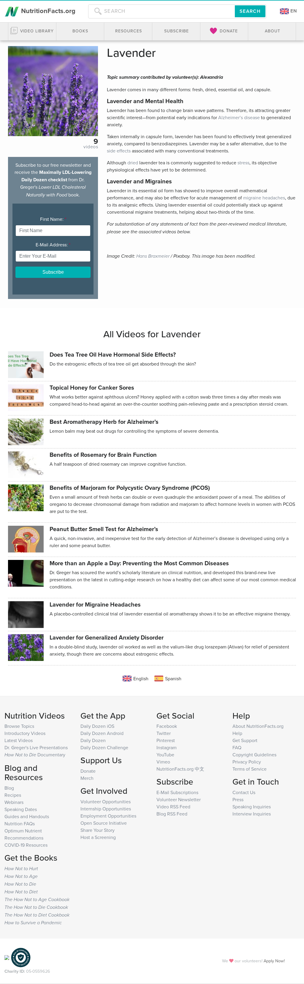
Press (237, 799)
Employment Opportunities (108, 816)
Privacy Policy (246, 761)
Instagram (166, 747)
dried (132, 162)
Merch (87, 778)
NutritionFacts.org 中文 (180, 769)
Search (250, 11)
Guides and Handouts (26, 816)
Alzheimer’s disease (239, 117)
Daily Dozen (93, 740)
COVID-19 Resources (26, 845)
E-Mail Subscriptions (177, 792)
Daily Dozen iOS (97, 726)
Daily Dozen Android (102, 733)
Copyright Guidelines (254, 754)
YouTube (165, 754)
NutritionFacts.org (47, 10)
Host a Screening (98, 837)
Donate (88, 771)
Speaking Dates (20, 809)
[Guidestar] (6, 957)
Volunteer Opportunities (105, 801)
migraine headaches (264, 197)
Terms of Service (249, 769)
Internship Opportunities (105, 808)
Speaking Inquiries (251, 806)
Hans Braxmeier (153, 256)
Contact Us (243, 792)
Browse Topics (19, 726)
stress (243, 162)
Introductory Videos (24, 733)
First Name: (53, 219)
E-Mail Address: (53, 244)
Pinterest (165, 740)
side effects (119, 150)
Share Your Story (97, 830)
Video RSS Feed (173, 806)
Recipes (12, 795)
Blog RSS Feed (171, 813)
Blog (9, 788)
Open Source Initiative (103, 823)
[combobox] (161, 11)
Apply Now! (274, 961)
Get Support (244, 740)
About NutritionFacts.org (258, 726)
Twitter (163, 733)
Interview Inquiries (251, 813)
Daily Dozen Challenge (104, 747)
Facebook (166, 726)
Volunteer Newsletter (178, 799)
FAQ (236, 747)
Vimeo (163, 761)
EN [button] (293, 10)
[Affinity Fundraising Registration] (20, 957)
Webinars (13, 802)
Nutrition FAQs (19, 823)
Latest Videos (18, 740)
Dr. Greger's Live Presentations (36, 747)
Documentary (34, 754)
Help (237, 733)
